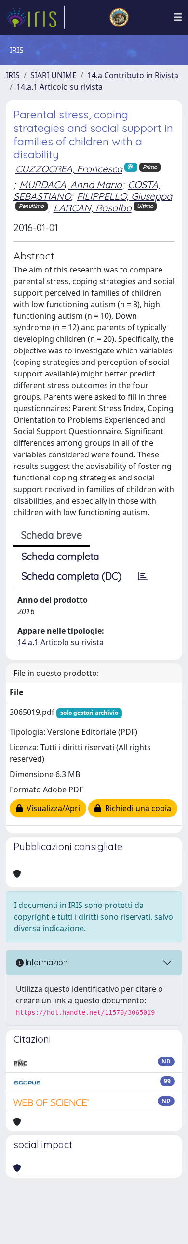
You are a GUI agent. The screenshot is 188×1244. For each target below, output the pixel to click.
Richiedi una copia (136, 808)
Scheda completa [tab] (60, 556)
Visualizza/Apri (51, 808)
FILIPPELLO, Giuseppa (124, 196)
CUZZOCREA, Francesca (68, 169)
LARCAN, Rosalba (93, 208)
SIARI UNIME (53, 75)
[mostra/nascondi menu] (178, 17)
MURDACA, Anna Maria (70, 185)
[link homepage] (35, 17)
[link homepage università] (119, 17)
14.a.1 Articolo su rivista (59, 86)
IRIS (13, 75)
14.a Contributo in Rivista (132, 75)
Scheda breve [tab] (51, 535)
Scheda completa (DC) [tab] (71, 576)
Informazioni (46, 962)
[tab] (143, 576)
